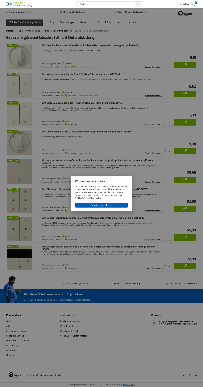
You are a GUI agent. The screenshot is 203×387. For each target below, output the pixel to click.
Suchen (138, 4)
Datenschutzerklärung (85, 195)
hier (100, 198)
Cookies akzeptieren (101, 205)
